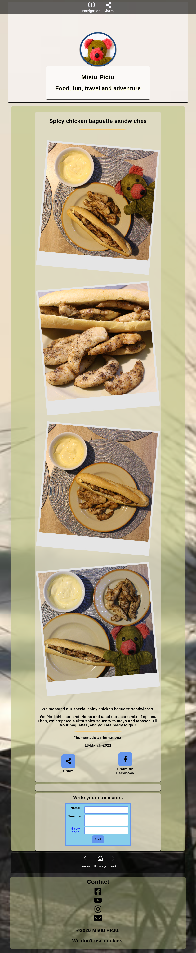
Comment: (75, 816)
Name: (75, 807)
